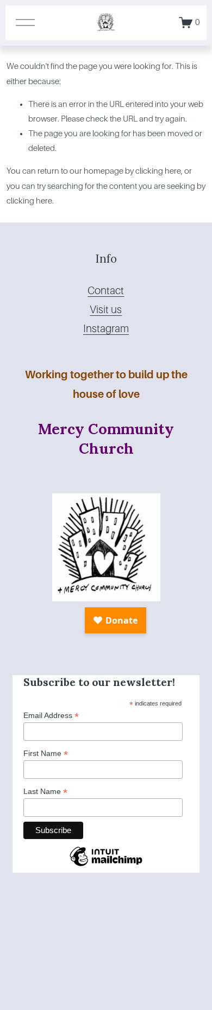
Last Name (45, 791)
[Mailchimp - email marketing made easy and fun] (106, 865)
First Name (45, 753)
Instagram (106, 328)
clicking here (158, 171)
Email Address (51, 715)
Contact (106, 290)
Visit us (106, 309)
